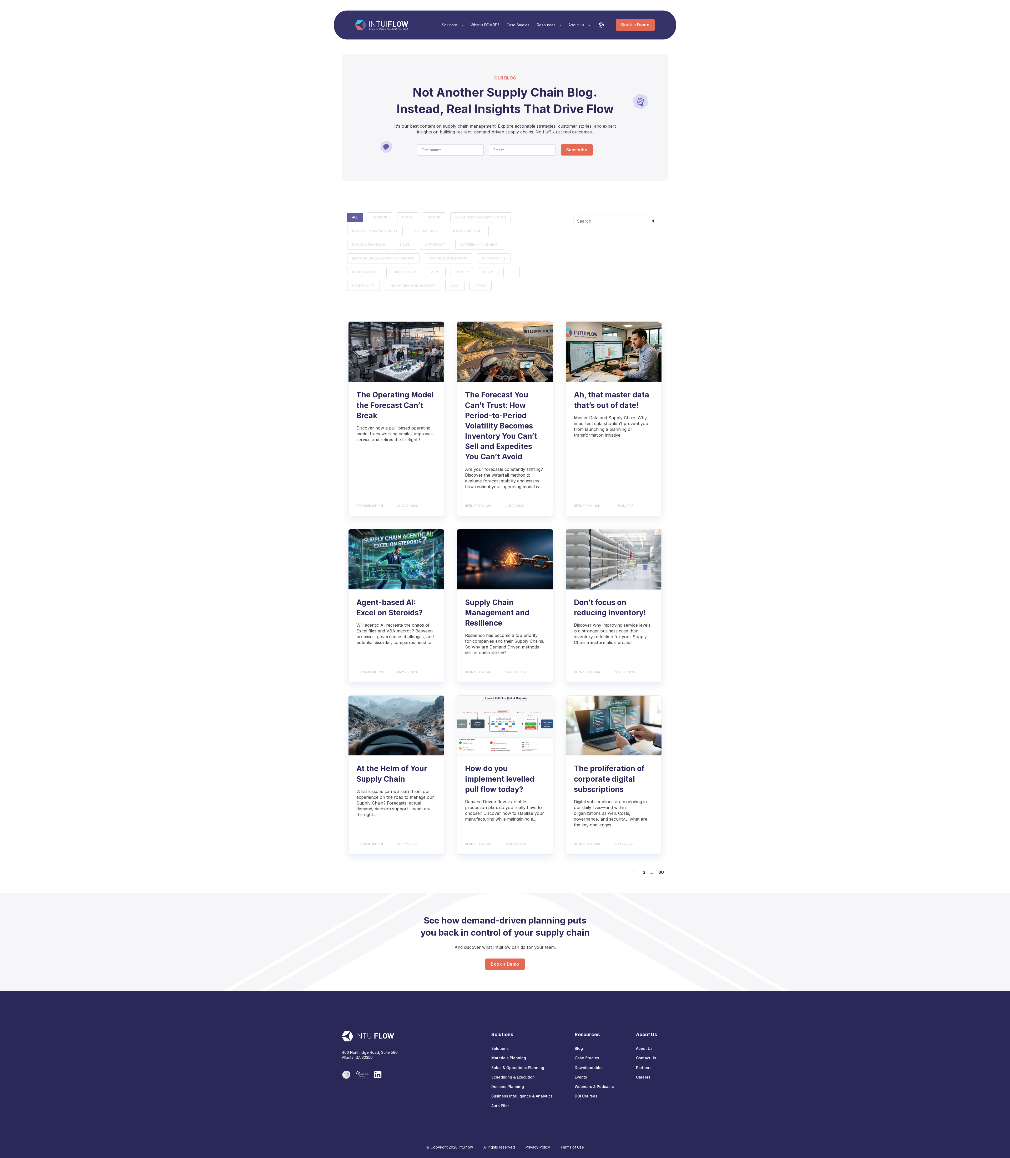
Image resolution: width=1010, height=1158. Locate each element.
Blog (579, 1048)
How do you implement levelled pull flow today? (499, 778)
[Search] (653, 221)
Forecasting (364, 272)
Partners (644, 1067)
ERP (511, 272)
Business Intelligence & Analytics (522, 1096)
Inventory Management (375, 231)
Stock (480, 286)
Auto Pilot (500, 1106)
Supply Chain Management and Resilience (497, 612)
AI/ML (436, 272)
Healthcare (363, 286)
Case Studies (587, 1058)
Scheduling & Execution (513, 1077)
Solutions (500, 1048)
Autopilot (435, 245)
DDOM (407, 217)
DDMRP (434, 217)
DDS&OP (380, 217)
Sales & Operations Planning (517, 1067)
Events (581, 1077)
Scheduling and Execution (480, 217)
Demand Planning (368, 245)
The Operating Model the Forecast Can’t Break (395, 405)
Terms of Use (572, 1147)
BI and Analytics (468, 231)
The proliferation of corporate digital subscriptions (609, 778)
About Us (644, 1048)
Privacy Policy (538, 1147)
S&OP (454, 286)
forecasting (425, 231)
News (405, 245)
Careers (643, 1077)
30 (661, 872)
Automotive (494, 258)
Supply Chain (403, 272)
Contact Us (646, 1058)
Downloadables (589, 1067)
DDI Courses (586, 1096)
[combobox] (613, 221)
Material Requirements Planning (383, 258)
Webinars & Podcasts (594, 1086)
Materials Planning (479, 245)
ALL (355, 217)
